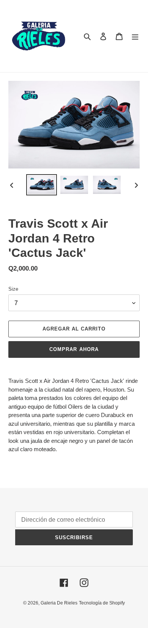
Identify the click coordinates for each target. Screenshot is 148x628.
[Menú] (135, 36)
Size (13, 289)
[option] (41, 185)
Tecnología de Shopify (102, 603)
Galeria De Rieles (59, 603)
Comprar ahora (74, 349)
